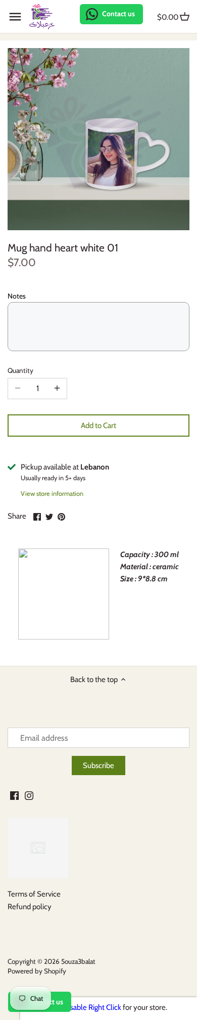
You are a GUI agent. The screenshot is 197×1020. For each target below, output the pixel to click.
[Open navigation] (15, 16)
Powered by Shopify (37, 971)
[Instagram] (29, 795)
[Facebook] (14, 795)
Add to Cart (98, 425)
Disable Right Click (92, 1007)
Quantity (20, 370)
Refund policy (30, 906)
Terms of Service (34, 894)
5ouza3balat (78, 961)
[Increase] (57, 388)
